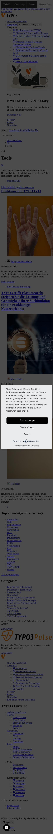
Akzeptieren (27, 420)
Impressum (18, 445)
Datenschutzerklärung (31, 445)
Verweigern (27, 427)
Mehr (27, 434)
